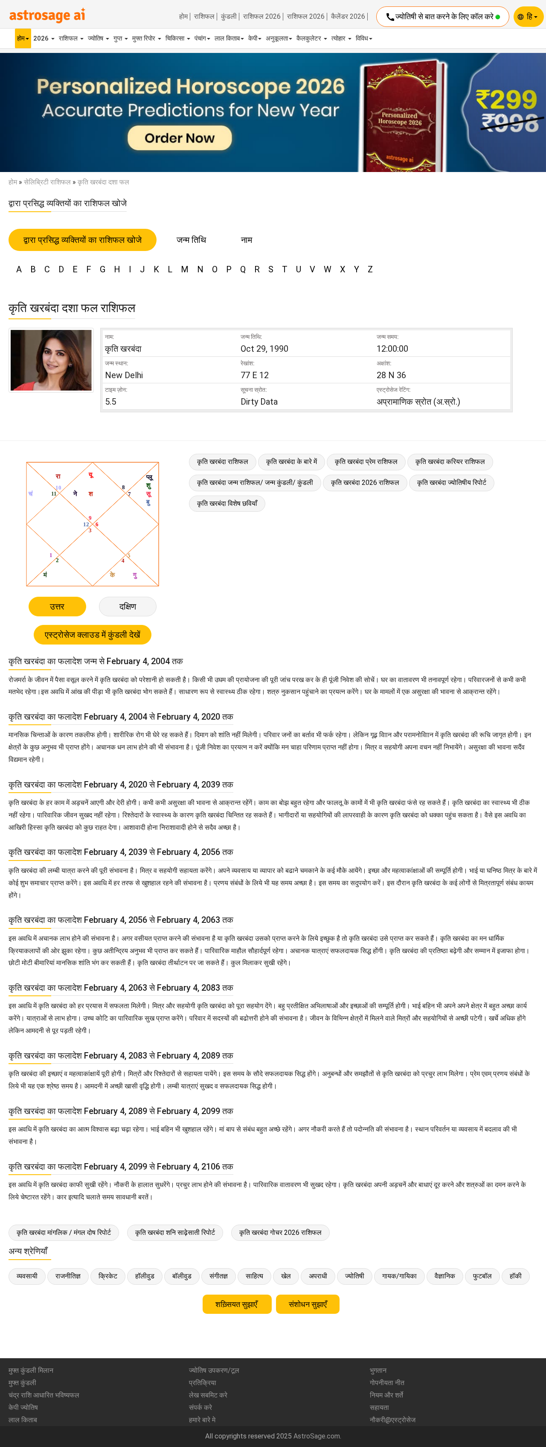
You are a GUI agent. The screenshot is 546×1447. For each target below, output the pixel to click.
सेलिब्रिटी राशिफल (47, 182)
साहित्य (254, 1276)
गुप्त (118, 38)
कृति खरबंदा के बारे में (291, 462)
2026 (41, 38)
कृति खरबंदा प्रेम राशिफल (366, 462)
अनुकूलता (277, 38)
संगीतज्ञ (218, 1276)
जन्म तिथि (191, 240)
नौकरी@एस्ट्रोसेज (392, 1420)
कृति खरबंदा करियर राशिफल (450, 462)
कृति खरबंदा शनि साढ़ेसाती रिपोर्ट (175, 1232)
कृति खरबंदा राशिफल (222, 462)
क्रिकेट (108, 1276)
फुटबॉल (482, 1276)
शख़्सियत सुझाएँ (237, 1304)
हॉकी (516, 1276)
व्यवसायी (27, 1276)
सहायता (379, 1407)
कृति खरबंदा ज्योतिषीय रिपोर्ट (451, 482)
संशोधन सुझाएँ (308, 1304)
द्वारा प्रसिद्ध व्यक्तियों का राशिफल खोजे (82, 240)
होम (183, 16)
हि (530, 16)
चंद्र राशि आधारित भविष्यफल (44, 1395)
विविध (362, 38)
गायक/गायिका (399, 1276)
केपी (252, 38)
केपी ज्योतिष (23, 1407)
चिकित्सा (176, 38)
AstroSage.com (316, 1436)
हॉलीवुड (144, 1276)
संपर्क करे (200, 1407)
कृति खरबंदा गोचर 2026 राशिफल (280, 1232)
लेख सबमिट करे (208, 1395)
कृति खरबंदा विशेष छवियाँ (227, 503)
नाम (246, 240)
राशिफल (204, 16)
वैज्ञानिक (445, 1276)
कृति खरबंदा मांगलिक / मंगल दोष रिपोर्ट (64, 1232)
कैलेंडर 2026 (348, 16)
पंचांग (200, 38)
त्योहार (339, 38)
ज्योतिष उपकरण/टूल (214, 1370)
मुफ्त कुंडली (22, 1383)
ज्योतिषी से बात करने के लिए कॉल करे (440, 17)
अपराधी (318, 1276)
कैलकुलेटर (309, 38)
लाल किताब (227, 38)
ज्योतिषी (354, 1276)
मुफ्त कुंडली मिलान (31, 1370)
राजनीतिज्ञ (68, 1276)
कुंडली (229, 16)
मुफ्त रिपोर (144, 38)
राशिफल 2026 (262, 16)
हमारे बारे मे (202, 1420)
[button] (41, 112)
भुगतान (378, 1370)
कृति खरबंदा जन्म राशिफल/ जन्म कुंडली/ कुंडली (255, 482)
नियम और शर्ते (386, 1395)
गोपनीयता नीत (387, 1383)
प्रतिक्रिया (202, 1383)
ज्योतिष (96, 38)
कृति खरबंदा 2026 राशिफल (365, 482)
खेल (286, 1276)
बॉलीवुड (182, 1276)
